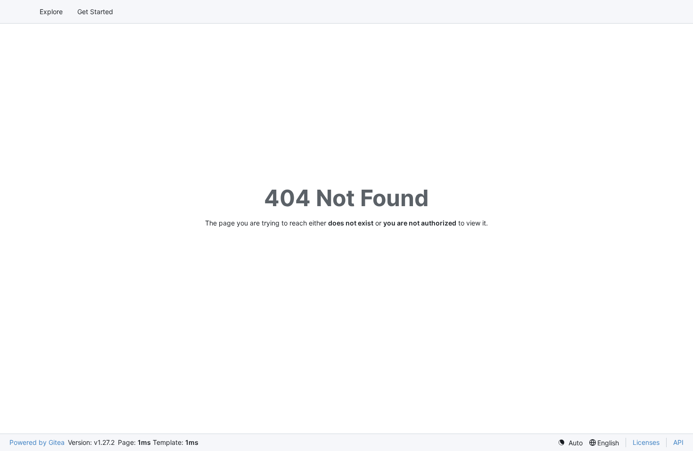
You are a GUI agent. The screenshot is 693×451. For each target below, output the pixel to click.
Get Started (95, 12)
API (678, 442)
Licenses (646, 442)
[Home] (18, 11)
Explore (51, 12)
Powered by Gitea (37, 442)
